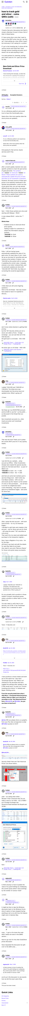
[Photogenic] (6, 24)
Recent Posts (5, 998)
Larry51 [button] (7, 106)
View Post (21, 83)
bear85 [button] (7, 245)
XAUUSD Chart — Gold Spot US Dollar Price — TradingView (14, 343)
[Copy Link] (25, 28)
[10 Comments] (13, 24)
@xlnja (4, 720)
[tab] (5, 95)
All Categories (5, 996)
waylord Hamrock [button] (10, 160)
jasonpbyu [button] (8, 20)
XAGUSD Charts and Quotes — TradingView (13, 350)
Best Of (4, 1005)
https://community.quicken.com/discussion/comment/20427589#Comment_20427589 (14, 652)
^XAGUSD (20, 172)
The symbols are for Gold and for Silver (13, 172)
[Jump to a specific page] (26, 102)
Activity (4, 1000)
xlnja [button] (6, 381)
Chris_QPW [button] (8, 127)
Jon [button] (6, 899)
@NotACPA (8, 701)
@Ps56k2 (17, 701)
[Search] (23, 2)
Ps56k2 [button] (7, 204)
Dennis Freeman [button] (7, 70)
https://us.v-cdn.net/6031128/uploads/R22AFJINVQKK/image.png (14, 670)
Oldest (8, 99)
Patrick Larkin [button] (7, 298)
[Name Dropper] (9, 24)
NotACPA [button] (8, 401)
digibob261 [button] (8, 878)
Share (4, 90)
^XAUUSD (6, 172)
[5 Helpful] (15, 24)
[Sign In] (26, 2)
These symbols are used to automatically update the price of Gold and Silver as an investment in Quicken (13, 176)
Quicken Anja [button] (20, 27)
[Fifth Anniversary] (11, 24)
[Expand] (14, 81)
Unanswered (14, 1002)
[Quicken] (8, 1)
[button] (3, 21)
